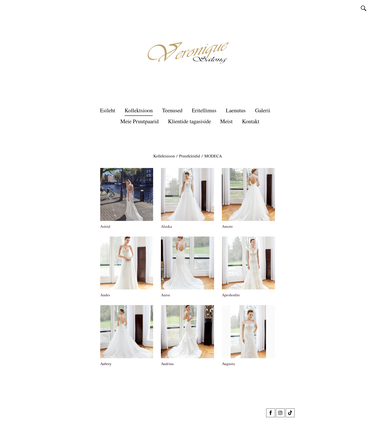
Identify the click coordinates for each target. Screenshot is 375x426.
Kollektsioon (139, 110)
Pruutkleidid (189, 156)
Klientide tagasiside (189, 121)
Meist (226, 121)
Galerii (262, 110)
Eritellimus (204, 110)
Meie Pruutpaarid (139, 121)
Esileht (107, 110)
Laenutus (236, 110)
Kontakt (250, 121)
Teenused (172, 110)
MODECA (213, 156)
